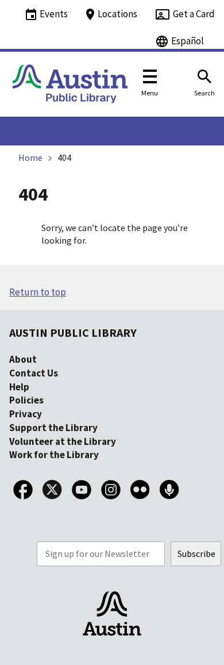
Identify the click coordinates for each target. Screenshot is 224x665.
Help (19, 386)
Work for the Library (54, 454)
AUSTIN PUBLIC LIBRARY (73, 332)
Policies (26, 400)
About (23, 359)
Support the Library (53, 427)
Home (30, 157)
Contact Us (33, 373)
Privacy (25, 414)
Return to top (37, 292)
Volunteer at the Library (62, 441)
